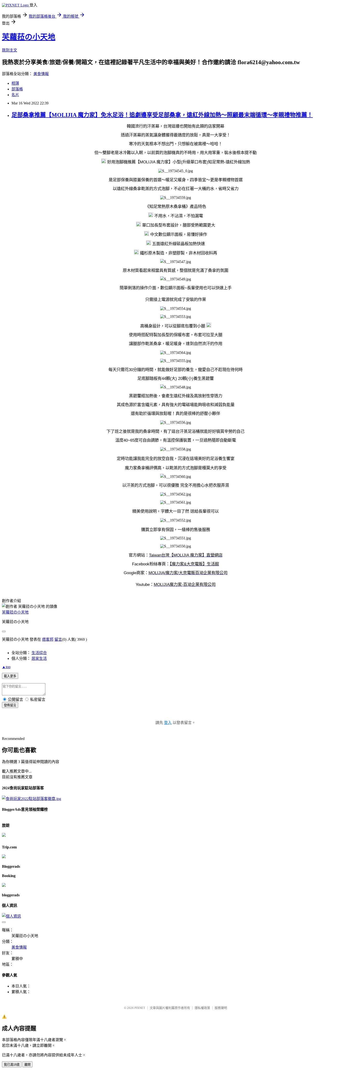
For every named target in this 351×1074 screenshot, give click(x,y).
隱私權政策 (202, 1008)
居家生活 (39, 658)
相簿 (15, 83)
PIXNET (139, 1008)
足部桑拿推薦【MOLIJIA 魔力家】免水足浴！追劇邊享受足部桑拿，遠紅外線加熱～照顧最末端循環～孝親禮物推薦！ (162, 115)
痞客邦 (47, 639)
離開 (27, 1064)
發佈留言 (10, 705)
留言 (58, 639)
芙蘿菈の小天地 (28, 37)
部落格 (17, 89)
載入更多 (10, 676)
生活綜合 (39, 653)
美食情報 (41, 74)
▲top (6, 667)
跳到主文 (9, 50)
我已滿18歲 (12, 1064)
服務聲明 (221, 1008)
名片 (15, 95)
